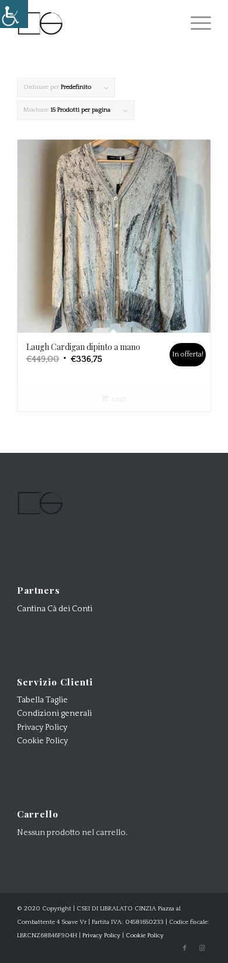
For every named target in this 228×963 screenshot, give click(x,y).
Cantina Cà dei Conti (54, 609)
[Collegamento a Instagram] (202, 948)
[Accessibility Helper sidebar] (14, 14)
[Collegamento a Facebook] (185, 948)
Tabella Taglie (42, 700)
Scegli (118, 399)
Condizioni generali (54, 713)
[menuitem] (195, 23)
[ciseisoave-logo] (94, 23)
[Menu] (195, 23)
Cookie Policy (42, 741)
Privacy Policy (42, 727)
